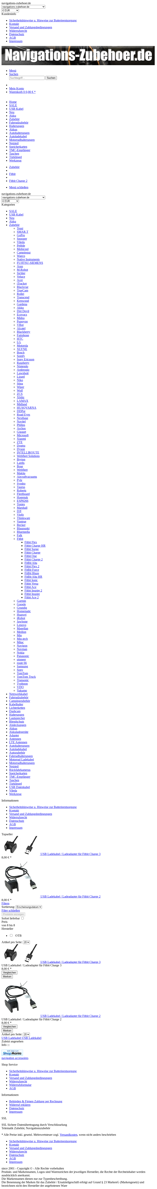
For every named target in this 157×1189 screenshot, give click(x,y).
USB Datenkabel (19, 787)
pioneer (21, 659)
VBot (20, 325)
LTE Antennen (18, 742)
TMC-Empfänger (19, 776)
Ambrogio (23, 369)
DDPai (21, 411)
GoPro (21, 235)
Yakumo (22, 690)
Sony (20, 669)
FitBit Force (32, 569)
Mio (19, 635)
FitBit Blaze (32, 573)
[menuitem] (82, 20)
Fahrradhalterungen (21, 756)
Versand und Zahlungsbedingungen (30, 27)
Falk (19, 535)
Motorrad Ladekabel (21, 759)
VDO (20, 687)
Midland (22, 404)
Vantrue (21, 521)
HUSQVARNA (26, 407)
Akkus (13, 728)
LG (19, 342)
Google (21, 604)
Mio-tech (22, 638)
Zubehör (14, 224)
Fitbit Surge (32, 549)
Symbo (21, 483)
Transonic (23, 680)
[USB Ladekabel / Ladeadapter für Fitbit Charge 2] (21, 896)
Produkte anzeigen (13, 914)
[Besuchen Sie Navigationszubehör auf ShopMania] (12, 1054)
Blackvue (22, 287)
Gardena (22, 304)
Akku (12, 221)
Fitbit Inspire (32, 594)
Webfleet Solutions (28, 456)
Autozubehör (17, 752)
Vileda (21, 242)
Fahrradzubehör (18, 697)
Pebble (21, 245)
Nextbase (22, 418)
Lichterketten (17, 707)
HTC (20, 338)
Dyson (21, 449)
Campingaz (24, 252)
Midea (21, 318)
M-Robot (22, 269)
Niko (20, 380)
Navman (22, 649)
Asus (20, 266)
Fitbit (20, 538)
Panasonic (23, 656)
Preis (4, 921)
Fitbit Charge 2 (34, 559)
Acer (20, 280)
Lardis (21, 462)
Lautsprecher (17, 718)
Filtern (5, 903)
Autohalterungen (19, 745)
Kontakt (14, 23)
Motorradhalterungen (22, 763)
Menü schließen (18, 187)
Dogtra (21, 445)
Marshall (22, 507)
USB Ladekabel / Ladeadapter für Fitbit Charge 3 (71, 854)
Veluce (21, 276)
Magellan (22, 628)
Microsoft (23, 435)
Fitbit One (31, 556)
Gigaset (21, 431)
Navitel (21, 421)
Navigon (22, 645)
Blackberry (23, 331)
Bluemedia (23, 531)
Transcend (23, 297)
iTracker (22, 283)
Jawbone (22, 621)
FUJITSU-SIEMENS (30, 262)
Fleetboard (23, 494)
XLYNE (22, 349)
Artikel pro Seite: (12, 942)
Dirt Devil (23, 311)
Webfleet (22, 469)
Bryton (21, 459)
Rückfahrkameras (19, 769)
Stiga (20, 383)
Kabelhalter (16, 704)
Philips (21, 425)
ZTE (20, 442)
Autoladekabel (18, 749)
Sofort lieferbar (11, 918)
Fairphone (23, 335)
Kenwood (23, 300)
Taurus (21, 487)
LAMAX (22, 400)
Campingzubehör (19, 700)
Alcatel (21, 328)
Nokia (20, 652)
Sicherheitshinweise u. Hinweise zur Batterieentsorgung (43, 20)
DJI (19, 511)
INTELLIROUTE (28, 452)
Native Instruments (28, 259)
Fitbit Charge (32, 552)
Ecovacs (22, 314)
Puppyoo (22, 321)
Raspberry (23, 362)
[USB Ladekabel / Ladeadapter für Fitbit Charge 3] (21, 854)
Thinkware (23, 518)
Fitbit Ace (30, 587)
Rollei (20, 293)
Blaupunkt (23, 528)
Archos (21, 428)
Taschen (14, 780)
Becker (21, 525)
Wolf (20, 390)
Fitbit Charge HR (35, 545)
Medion (21, 631)
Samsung (22, 666)
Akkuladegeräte (18, 732)
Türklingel (15, 783)
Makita (21, 473)
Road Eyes (23, 414)
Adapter (14, 735)
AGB (12, 37)
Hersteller (7, 928)
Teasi (20, 228)
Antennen (15, 738)
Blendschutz (16, 721)
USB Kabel (16, 214)
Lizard (21, 376)
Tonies (21, 504)
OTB (18, 935)
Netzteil (14, 766)
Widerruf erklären (19, 1104)
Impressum (15, 41)
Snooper (22, 238)
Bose (20, 466)
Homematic (24, 611)
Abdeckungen (17, 725)
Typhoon (22, 683)
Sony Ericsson (25, 359)
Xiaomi (21, 438)
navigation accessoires (15, 1058)
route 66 (22, 663)
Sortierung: (8, 906)
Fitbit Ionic (31, 580)
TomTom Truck (26, 676)
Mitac (20, 642)
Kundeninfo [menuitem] (39, 27)
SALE (13, 211)
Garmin (21, 600)
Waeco (21, 256)
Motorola (22, 345)
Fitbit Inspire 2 (33, 590)
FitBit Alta (31, 563)
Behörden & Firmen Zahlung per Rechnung (35, 1101)
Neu (11, 218)
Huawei (21, 614)
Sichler (21, 273)
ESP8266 (22, 500)
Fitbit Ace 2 (32, 597)
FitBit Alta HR (33, 576)
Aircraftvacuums (27, 476)
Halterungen (16, 714)
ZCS (20, 394)
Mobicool (23, 249)
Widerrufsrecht (18, 30)
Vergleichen (9, 972)
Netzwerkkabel (18, 694)
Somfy (21, 356)
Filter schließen (11, 910)
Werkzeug (15, 794)
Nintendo (22, 366)
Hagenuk (22, 497)
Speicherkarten (18, 773)
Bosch (21, 352)
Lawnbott (23, 373)
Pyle (19, 480)
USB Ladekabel (12, 1038)
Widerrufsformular (20, 1084)
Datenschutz (16, 34)
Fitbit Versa (31, 583)
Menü (12, 70)
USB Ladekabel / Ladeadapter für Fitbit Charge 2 (71, 896)
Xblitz (20, 397)
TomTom (22, 673)
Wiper (20, 387)
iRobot (21, 618)
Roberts (21, 490)
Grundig (22, 607)
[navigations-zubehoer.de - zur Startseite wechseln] (78, 64)
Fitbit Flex (31, 542)
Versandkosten (68, 1134)
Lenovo (21, 625)
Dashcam (14, 711)
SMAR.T (22, 231)
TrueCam (22, 290)
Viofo (20, 514)
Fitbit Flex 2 (32, 566)
